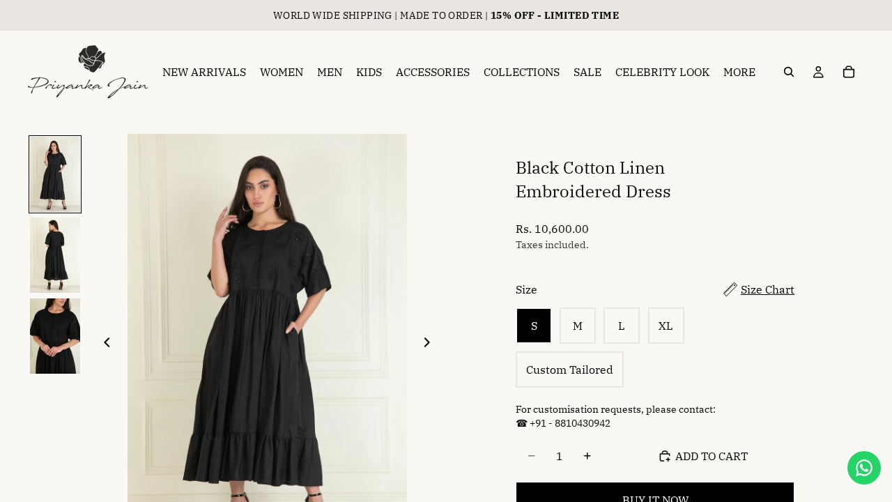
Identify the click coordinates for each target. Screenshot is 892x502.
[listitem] (739, 71)
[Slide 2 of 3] (55, 255)
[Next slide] (430, 343)
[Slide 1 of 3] (55, 174)
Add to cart (711, 456)
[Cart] (848, 71)
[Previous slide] (103, 343)
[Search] (789, 71)
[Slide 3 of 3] (55, 336)
